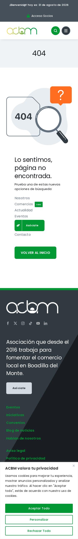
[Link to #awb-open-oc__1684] (66, 30)
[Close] (73, 465)
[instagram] (23, 323)
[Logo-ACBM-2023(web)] (21, 27)
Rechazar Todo (39, 531)
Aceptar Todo (39, 508)
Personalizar (39, 520)
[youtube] (38, 323)
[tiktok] (30, 323)
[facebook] (8, 323)
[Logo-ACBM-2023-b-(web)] (32, 302)
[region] (39, 500)
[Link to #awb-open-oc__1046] (55, 30)
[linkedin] (45, 323)
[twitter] (15, 323)
